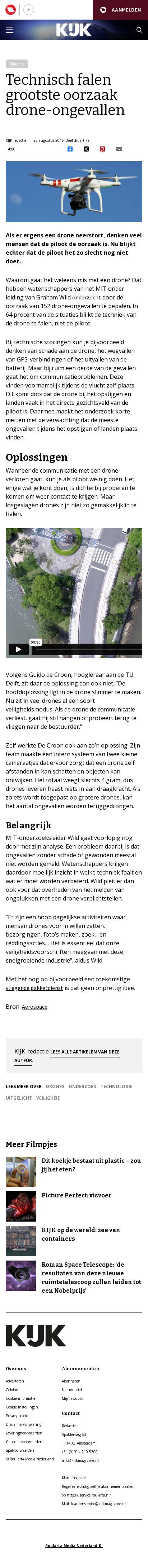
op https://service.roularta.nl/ (86, 1495)
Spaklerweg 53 (74, 1434)
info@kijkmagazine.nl (80, 1460)
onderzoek (82, 1086)
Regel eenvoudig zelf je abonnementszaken (98, 1486)
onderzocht (86, 297)
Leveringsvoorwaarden (24, 1433)
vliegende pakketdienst (34, 987)
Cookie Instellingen (22, 1407)
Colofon (12, 1389)
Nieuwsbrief (72, 1389)
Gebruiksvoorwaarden (24, 1441)
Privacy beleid (17, 1415)
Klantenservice (74, 1477)
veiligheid (48, 1098)
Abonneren (71, 1381)
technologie (117, 1086)
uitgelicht (19, 1098)
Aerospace (34, 1006)
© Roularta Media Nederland (30, 1459)
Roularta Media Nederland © (74, 1545)
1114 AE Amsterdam (79, 1443)
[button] (120, 10)
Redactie (69, 1425)
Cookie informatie (20, 1398)
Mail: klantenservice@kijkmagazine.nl (94, 1503)
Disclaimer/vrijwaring (23, 1424)
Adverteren (15, 1381)
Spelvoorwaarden (20, 1450)
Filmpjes (17, 63)
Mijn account (73, 1398)
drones (55, 1086)
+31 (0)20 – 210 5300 (80, 1451)
